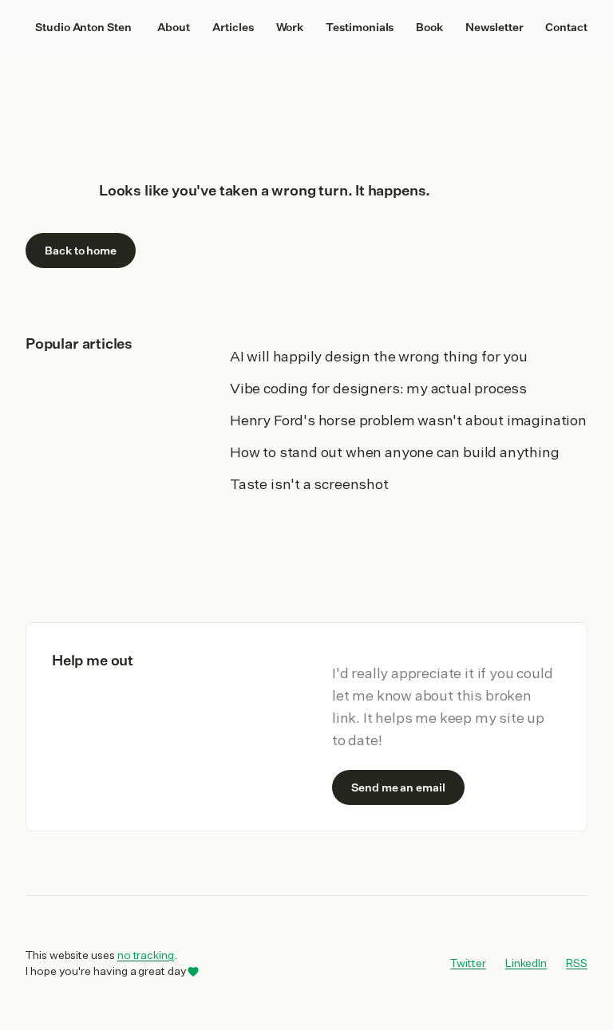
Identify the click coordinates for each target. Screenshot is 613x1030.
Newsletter (494, 27)
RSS (576, 963)
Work (290, 27)
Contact (566, 27)
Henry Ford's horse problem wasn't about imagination (408, 420)
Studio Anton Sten (83, 27)
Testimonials (360, 27)
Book (429, 27)
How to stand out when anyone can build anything (395, 452)
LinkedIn (526, 962)
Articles (232, 27)
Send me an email (398, 787)
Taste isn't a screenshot (309, 483)
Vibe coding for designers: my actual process (378, 388)
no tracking (145, 955)
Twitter (468, 962)
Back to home (81, 250)
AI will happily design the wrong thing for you (379, 356)
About (173, 27)
